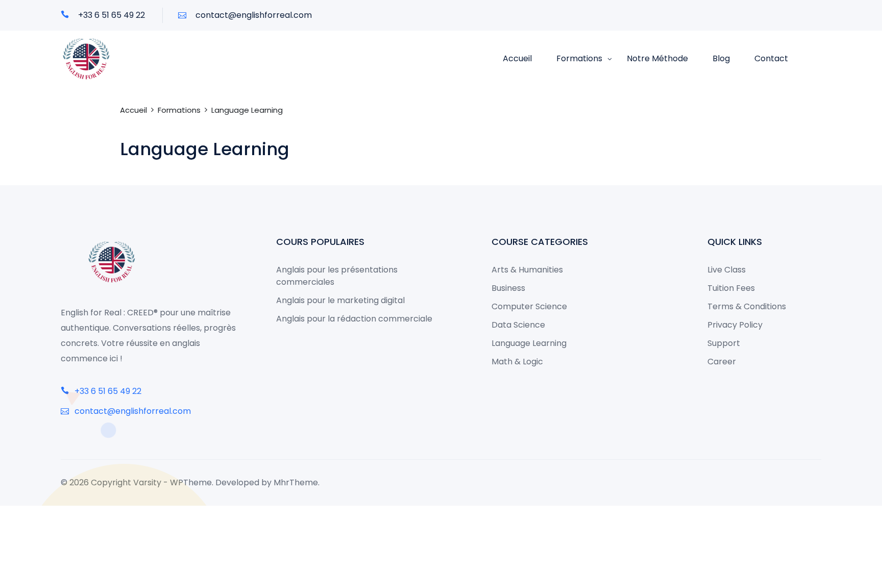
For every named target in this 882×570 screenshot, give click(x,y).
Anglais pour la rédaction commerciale (354, 319)
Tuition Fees (731, 288)
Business (508, 288)
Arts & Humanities (527, 270)
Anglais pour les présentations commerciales (337, 276)
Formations (579, 58)
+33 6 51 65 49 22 (110, 15)
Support (723, 343)
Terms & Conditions (746, 306)
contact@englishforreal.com (252, 15)
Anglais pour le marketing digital (340, 300)
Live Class (726, 270)
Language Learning (529, 343)
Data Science (518, 325)
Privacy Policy (735, 325)
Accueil (517, 58)
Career (721, 361)
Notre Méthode (657, 58)
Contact (771, 58)
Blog (721, 58)
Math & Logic (517, 361)
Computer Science (529, 306)
